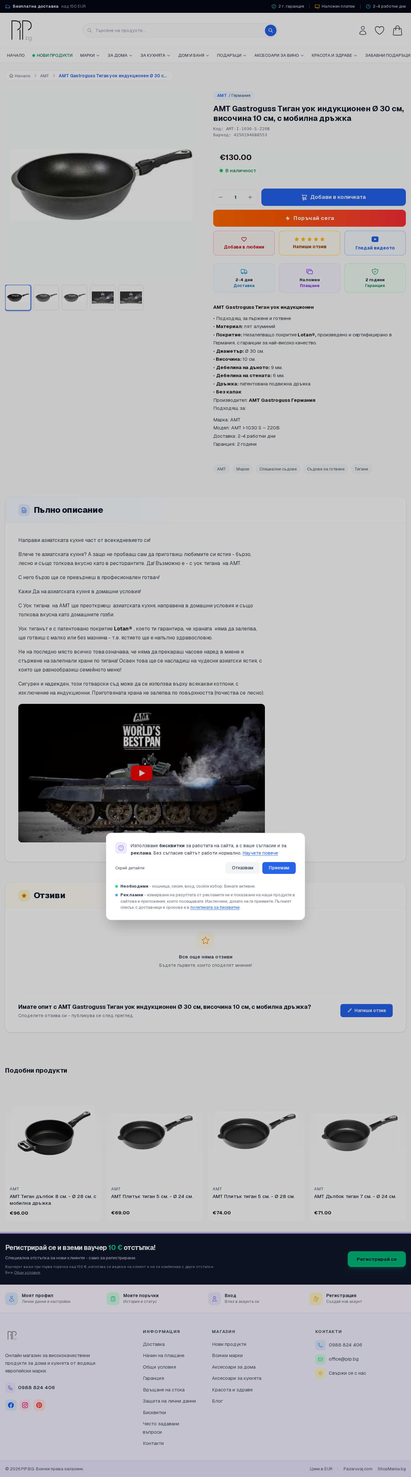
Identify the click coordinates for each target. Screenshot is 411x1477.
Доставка (154, 1344)
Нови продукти (55, 55)
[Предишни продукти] (6, 1154)
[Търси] (270, 30)
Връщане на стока (164, 1390)
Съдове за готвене (326, 469)
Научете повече (260, 853)
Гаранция (153, 1378)
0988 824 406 (345, 1345)
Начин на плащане (163, 1355)
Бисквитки (154, 1412)
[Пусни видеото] (141, 773)
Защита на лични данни (169, 1401)
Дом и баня (191, 55)
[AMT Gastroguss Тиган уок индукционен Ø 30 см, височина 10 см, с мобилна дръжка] (18, 297)
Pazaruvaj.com (358, 1469)
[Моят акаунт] (363, 30)
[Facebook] (11, 1405)
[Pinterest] (39, 1405)
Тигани (361, 469)
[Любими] (379, 30)
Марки (87, 55)
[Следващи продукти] (404, 1154)
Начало (16, 55)
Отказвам (242, 868)
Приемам (279, 868)
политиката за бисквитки (215, 907)
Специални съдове (278, 469)
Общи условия (27, 1272)
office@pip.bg (344, 1359)
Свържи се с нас (347, 1373)
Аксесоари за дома (234, 1367)
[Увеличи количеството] (250, 197)
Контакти (153, 1443)
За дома (117, 55)
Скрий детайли (129, 868)
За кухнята (152, 55)
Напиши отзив (370, 1010)
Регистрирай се (377, 1259)
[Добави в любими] (92, 1094)
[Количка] (397, 30)
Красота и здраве (332, 55)
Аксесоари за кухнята (236, 1378)
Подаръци (229, 55)
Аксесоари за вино (276, 55)
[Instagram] (25, 1405)
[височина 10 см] (74, 297)
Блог (217, 1401)
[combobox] (180, 30)
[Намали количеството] (221, 197)
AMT (233, 95)
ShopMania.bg (392, 1469)
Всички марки (227, 1355)
